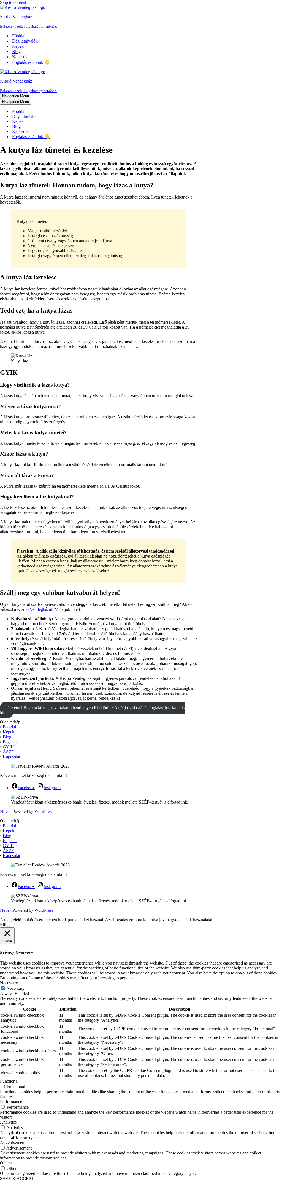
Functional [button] (9, 1081)
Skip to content (13, 2)
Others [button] (6, 1163)
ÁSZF (8, 751)
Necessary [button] (9, 983)
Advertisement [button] (12, 1142)
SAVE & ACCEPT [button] (17, 1178)
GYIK (8, 746)
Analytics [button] (8, 1122)
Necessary (16, 988)
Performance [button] (11, 1101)
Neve (4, 811)
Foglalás (10, 741)
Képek (18, 46)
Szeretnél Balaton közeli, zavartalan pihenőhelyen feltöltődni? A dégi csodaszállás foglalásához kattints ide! (92, 710)
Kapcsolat (20, 56)
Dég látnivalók (25, 41)
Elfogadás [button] (8, 924)
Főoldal (18, 35)
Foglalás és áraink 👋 (31, 62)
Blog (16, 51)
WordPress (43, 811)
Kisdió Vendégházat (34, 609)
